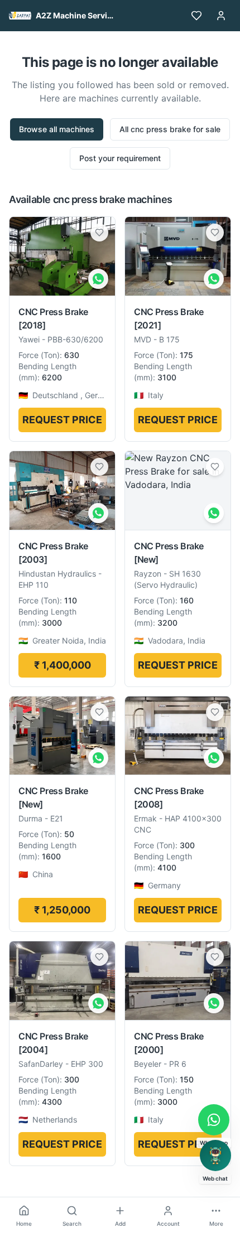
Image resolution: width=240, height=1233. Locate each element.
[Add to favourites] (99, 232)
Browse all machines (56, 129)
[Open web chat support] (215, 1155)
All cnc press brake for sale (169, 129)
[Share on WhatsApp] (98, 279)
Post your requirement (120, 158)
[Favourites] (196, 16)
